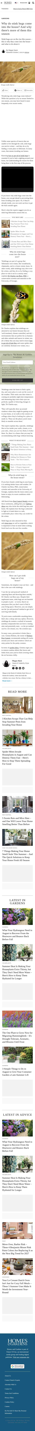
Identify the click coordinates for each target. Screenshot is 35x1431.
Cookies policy (9, 1402)
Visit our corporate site (21, 1357)
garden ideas (14, 648)
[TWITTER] (13, 668)
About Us (8, 1376)
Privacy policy (9, 1397)
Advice (27, 52)
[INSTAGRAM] (17, 668)
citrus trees (8, 523)
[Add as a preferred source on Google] (17, 1366)
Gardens (5, 18)
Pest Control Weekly (20, 501)
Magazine (23, 2)
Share (6, 90)
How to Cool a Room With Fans (23, 9)
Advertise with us (10, 1384)
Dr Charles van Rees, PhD (17, 276)
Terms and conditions (12, 1393)
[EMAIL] (23, 668)
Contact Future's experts (12, 1380)
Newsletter (30, 90)
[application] (17, 178)
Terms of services (23, 367)
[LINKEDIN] (20, 668)
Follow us (19, 90)
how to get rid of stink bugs (18, 156)
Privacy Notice (25, 369)
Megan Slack (13, 50)
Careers (7, 1406)
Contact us (8, 1389)
